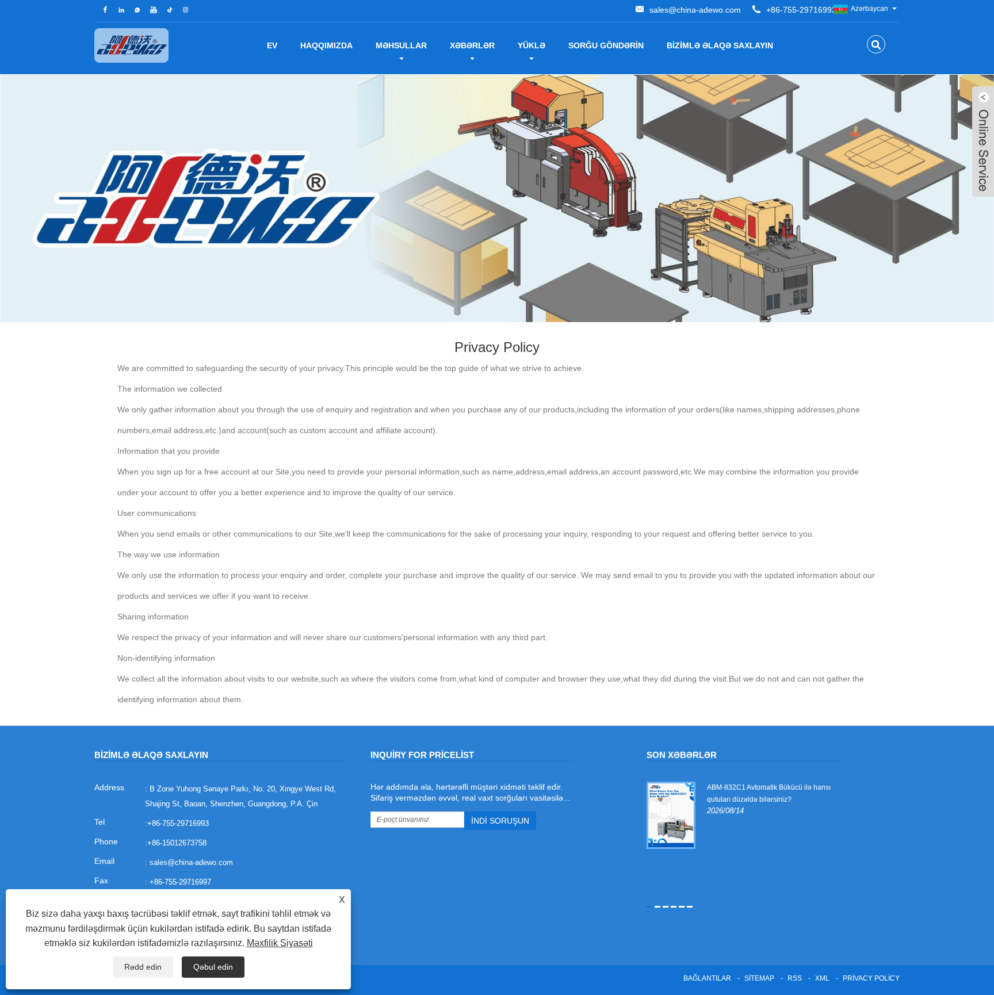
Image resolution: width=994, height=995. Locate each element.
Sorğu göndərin (606, 45)
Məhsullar (401, 45)
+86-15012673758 (177, 843)
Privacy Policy (871, 978)
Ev (272, 45)
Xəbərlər (472, 45)
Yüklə (531, 45)
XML (822, 978)
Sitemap (759, 978)
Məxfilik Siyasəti (280, 943)
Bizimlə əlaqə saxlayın (720, 45)
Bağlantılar (707, 978)
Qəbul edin (213, 966)
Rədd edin (143, 966)
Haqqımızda (326, 45)
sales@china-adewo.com (695, 9)
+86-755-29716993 (801, 9)
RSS (794, 978)
